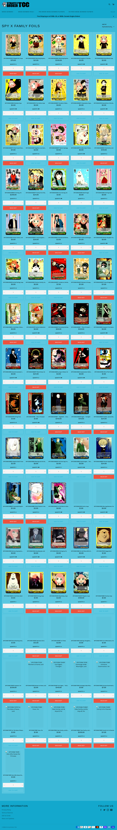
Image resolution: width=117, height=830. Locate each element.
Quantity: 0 (13, 64)
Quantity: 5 (36, 288)
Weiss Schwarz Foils (26, 12)
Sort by (104, 24)
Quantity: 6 (81, 109)
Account (113, 11)
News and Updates (8, 818)
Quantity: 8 (58, 288)
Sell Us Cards (6, 815)
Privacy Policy (6, 810)
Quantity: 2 (13, 646)
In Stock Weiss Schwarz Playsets (81, 12)
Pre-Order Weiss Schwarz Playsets (52, 12)
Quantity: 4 (81, 198)
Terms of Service (7, 813)
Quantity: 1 (13, 467)
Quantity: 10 (36, 153)
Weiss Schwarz (7, 12)
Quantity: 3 (58, 109)
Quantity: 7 (58, 467)
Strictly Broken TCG (11, 827)
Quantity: (80, 64)
